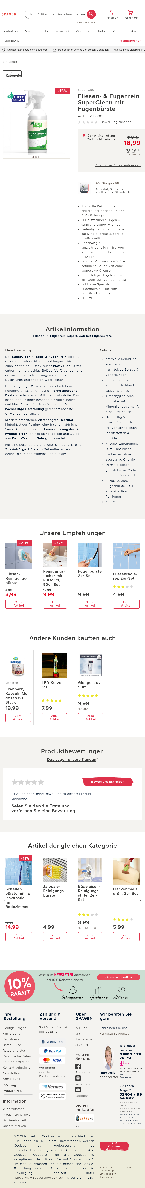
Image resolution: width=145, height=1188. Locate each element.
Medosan (11, 683)
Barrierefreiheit (14, 1120)
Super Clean (87, 90)
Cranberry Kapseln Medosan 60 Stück (17, 696)
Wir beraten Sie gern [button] (116, 1016)
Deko (29, 31)
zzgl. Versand (133, 154)
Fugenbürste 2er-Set (90, 573)
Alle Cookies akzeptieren (114, 1146)
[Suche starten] (91, 14)
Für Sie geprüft (107, 183)
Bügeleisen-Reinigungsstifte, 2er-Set (89, 893)
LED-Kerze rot (51, 685)
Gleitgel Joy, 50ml (90, 685)
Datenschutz (107, 1176)
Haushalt (62, 31)
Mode (100, 31)
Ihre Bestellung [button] (14, 1016)
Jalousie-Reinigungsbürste (54, 891)
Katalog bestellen (16, 1062)
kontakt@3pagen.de (115, 1034)
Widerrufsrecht (14, 1109)
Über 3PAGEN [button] (84, 1016)
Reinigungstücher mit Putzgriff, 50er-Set (54, 578)
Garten (136, 31)
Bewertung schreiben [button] (108, 782)
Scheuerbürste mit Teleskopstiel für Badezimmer (18, 898)
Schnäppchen (130, 41)
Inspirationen (12, 41)
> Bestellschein (86, 22)
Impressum (106, 1167)
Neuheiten (10, 31)
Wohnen (118, 31)
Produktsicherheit (16, 1115)
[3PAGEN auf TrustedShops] (84, 1118)
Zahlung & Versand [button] (50, 1016)
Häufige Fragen (15, 1028)
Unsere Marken (14, 1126)
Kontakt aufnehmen (18, 1067)
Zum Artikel (19, 603)
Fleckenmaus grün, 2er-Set (125, 891)
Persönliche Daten (17, 1056)
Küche (44, 31)
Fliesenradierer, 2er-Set (125, 576)
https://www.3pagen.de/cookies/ (38, 1178)
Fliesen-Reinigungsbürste (16, 578)
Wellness (83, 31)
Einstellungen (108, 1173)
